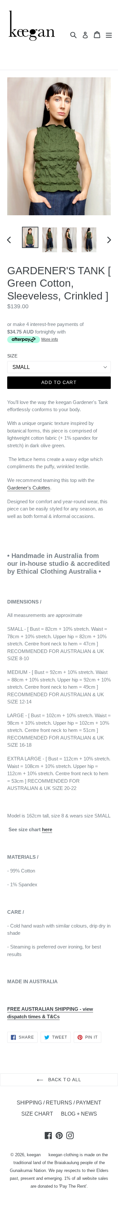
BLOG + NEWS (79, 1114)
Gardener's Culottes (28, 487)
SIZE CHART (37, 1114)
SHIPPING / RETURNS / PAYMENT (59, 1102)
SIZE (12, 355)
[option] (30, 237)
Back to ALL (64, 1079)
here (47, 829)
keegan (34, 1154)
